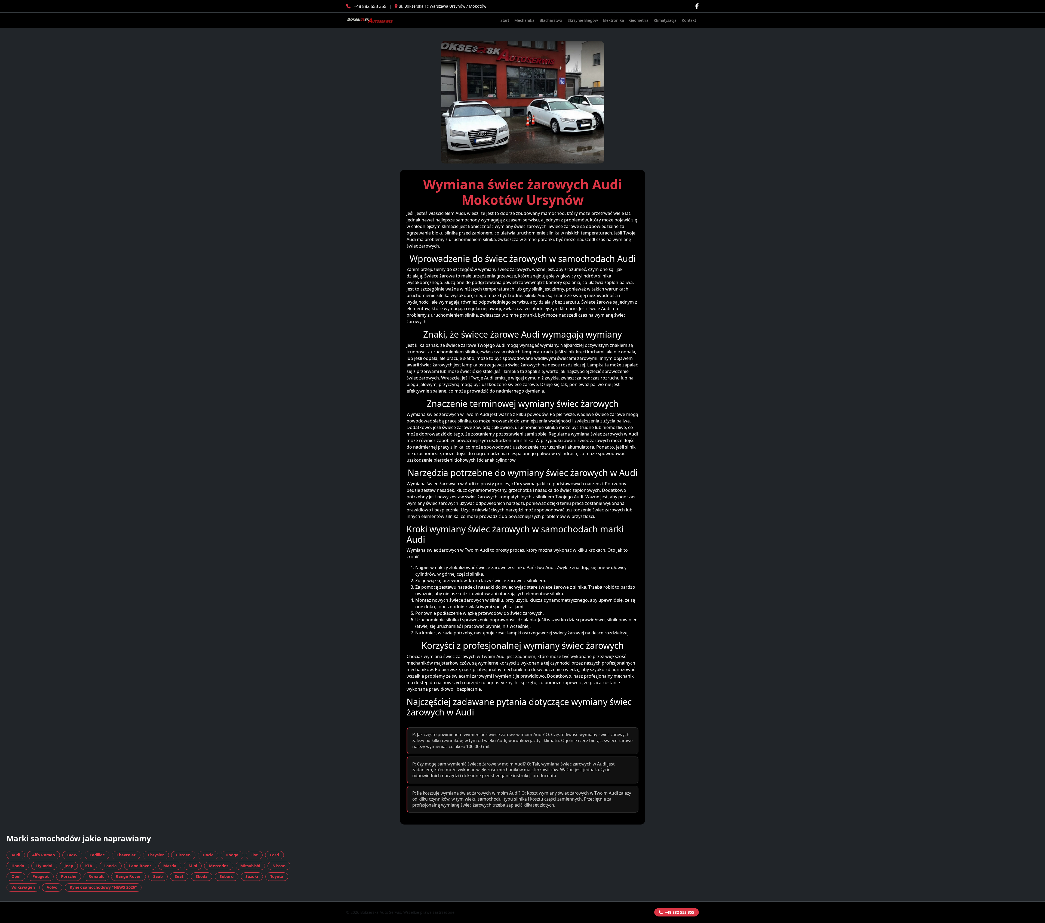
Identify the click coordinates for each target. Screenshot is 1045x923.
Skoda (202, 876)
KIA (88, 865)
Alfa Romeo (43, 854)
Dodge (232, 854)
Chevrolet (126, 854)
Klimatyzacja (665, 20)
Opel (15, 876)
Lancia (110, 865)
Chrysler (156, 854)
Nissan (278, 865)
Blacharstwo (551, 20)
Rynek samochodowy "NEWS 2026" (103, 887)
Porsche (68, 876)
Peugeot (40, 876)
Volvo (52, 887)
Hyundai (44, 865)
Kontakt (689, 20)
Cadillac (97, 854)
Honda (17, 865)
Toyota (276, 876)
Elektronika (613, 20)
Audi (15, 854)
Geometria (638, 20)
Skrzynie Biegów (583, 20)
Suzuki (251, 876)
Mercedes (218, 865)
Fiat (254, 854)
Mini (193, 865)
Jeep (68, 865)
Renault (96, 876)
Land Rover (140, 865)
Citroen (183, 854)
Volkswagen (23, 887)
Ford (274, 854)
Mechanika (524, 20)
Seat (179, 876)
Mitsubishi (250, 865)
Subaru (226, 876)
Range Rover (128, 876)
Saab (158, 876)
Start (504, 20)
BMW (72, 854)
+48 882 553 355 (370, 6)
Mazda (169, 865)
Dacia (208, 854)
